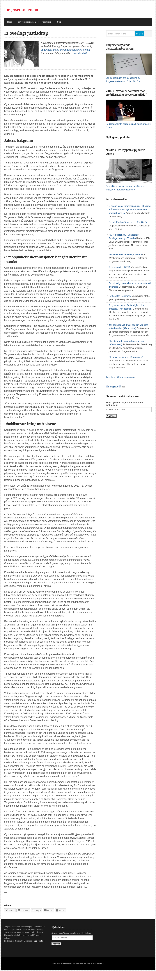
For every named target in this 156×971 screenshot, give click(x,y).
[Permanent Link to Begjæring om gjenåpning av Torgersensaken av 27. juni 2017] (129, 64)
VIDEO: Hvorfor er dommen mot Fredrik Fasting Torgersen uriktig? (126, 92)
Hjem (9, 22)
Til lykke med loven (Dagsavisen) (125, 254)
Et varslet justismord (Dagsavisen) (126, 357)
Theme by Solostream (95, 963)
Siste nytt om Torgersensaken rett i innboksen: (124, 403)
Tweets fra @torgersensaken (120, 377)
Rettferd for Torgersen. (120, 296)
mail (35, 941)
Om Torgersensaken (27, 22)
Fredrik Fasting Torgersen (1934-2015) (128, 222)
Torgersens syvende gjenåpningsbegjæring (119, 46)
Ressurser (46, 22)
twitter (41, 941)
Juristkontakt (80, 53)
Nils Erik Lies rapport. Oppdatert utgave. (125, 151)
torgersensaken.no (21, 9)
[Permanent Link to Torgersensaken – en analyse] (129, 171)
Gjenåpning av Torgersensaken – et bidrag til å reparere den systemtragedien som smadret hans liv (130, 209)
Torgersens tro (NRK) (119, 267)
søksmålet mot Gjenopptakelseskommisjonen (65, 49)
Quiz (59, 22)
